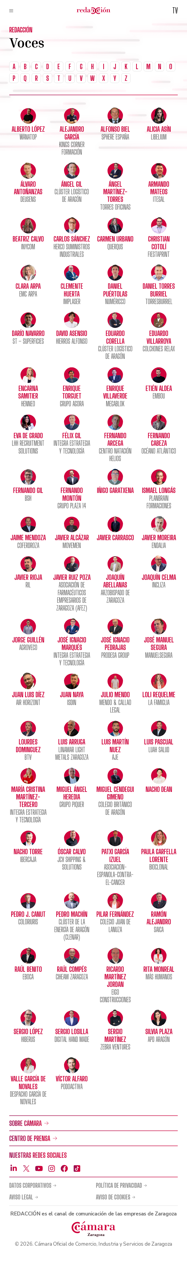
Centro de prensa (29, 1138)
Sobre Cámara (25, 1123)
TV (175, 10)
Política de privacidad (119, 1185)
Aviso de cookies (113, 1197)
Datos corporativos (30, 1185)
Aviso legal (21, 1197)
